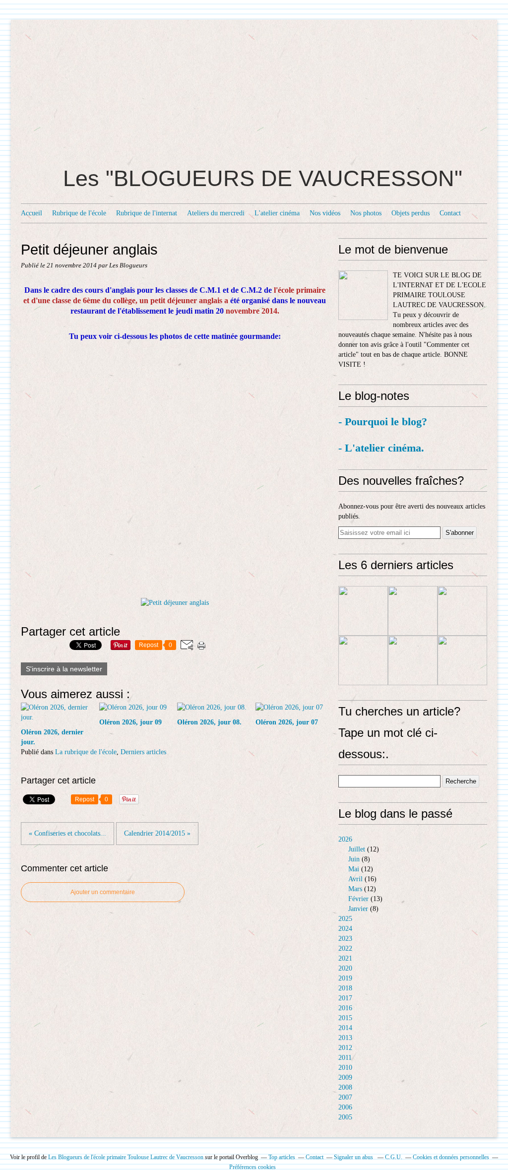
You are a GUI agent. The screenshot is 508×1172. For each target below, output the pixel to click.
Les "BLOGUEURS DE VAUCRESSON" (262, 178)
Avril (355, 879)
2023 (345, 938)
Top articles (281, 1157)
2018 (345, 988)
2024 (345, 928)
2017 (345, 998)
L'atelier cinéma (277, 213)
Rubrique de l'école (79, 213)
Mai (353, 869)
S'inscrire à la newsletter (64, 669)
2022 (345, 948)
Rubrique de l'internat (146, 213)
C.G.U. (393, 1157)
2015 (345, 1018)
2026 (345, 839)
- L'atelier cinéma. (381, 448)
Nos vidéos (325, 213)
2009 (345, 1077)
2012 (345, 1047)
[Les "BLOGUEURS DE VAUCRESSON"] (363, 295)
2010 (345, 1067)
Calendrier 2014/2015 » (157, 833)
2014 (345, 1028)
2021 (345, 958)
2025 (345, 918)
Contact (450, 213)
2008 (345, 1087)
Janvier (358, 908)
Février (358, 899)
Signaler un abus (354, 1157)
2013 (345, 1038)
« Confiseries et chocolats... (67, 833)
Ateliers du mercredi (216, 213)
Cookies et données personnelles (451, 1157)
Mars (355, 889)
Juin (354, 859)
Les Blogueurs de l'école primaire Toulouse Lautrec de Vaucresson (125, 1157)
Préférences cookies (252, 1167)
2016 (345, 1008)
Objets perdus (410, 213)
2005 (345, 1117)
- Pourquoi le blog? (384, 421)
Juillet (356, 849)
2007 (345, 1097)
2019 (345, 978)
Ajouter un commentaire (102, 892)
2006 (345, 1107)
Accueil (31, 213)
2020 (345, 968)
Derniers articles (143, 752)
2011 (345, 1057)
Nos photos (365, 213)
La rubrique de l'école (86, 752)
